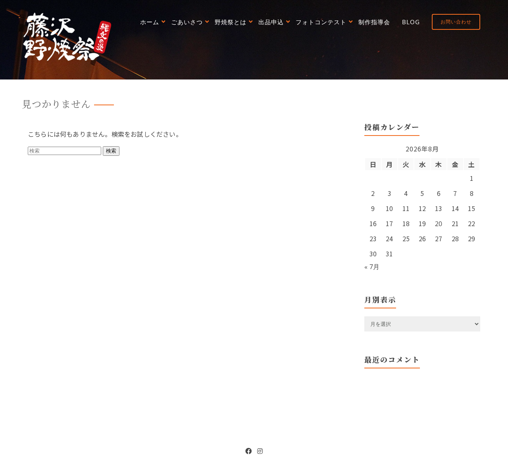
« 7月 (372, 266)
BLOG (411, 22)
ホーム (149, 22)
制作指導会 (374, 22)
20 (439, 223)
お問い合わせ (456, 21)
